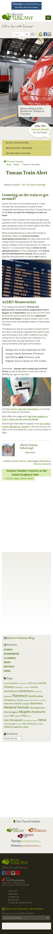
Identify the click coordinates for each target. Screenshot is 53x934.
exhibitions (26, 691)
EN (32, 34)
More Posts (30, 452)
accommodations (11, 683)
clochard (26, 687)
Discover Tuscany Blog (20, 638)
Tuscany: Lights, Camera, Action (19, 478)
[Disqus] (26, 515)
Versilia (40, 724)
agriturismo (23, 683)
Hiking (19, 700)
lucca (18, 703)
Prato (29, 716)
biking (35, 683)
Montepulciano (37, 707)
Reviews (9, 666)
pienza (18, 716)
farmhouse (38, 691)
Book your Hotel (17, 142)
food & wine (35, 696)
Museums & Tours (18, 153)
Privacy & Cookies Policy (20, 902)
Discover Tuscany (14, 161)
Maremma (36, 703)
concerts (34, 687)
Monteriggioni (11, 712)
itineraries (46, 463)
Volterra (8, 726)
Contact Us (13, 896)
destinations (45, 461)
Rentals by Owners (19, 148)
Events (15, 461)
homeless (42, 700)
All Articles (13, 899)
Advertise (12, 893)
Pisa (23, 715)
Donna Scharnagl (37, 184)
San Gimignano (13, 720)
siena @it (7, 724)
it (36, 34)
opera (6, 716)
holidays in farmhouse (30, 700)
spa (13, 723)
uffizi (24, 723)
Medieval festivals (16, 707)
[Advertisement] (26, 781)
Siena (7, 670)
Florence (23, 461)
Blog (8, 164)
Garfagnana (10, 699)
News (16, 164)
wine (25, 726)
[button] (40, 34)
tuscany (18, 724)
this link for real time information (22, 409)
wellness (18, 726)
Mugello (24, 712)
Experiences (11, 653)
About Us (12, 890)
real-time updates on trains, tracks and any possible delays (25, 418)
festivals (7, 696)
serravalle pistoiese (30, 720)
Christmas (18, 687)
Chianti (9, 687)
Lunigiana (25, 703)
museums (38, 712)
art (30, 683)
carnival (42, 683)
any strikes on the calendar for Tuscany (26, 425)
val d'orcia (31, 723)
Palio (12, 715)
